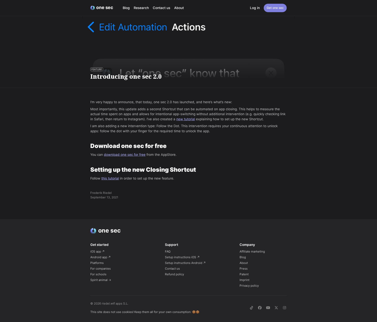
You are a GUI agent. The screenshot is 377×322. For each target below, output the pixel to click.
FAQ (167, 251)
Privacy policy (249, 285)
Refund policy (174, 274)
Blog (126, 8)
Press (244, 268)
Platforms (97, 263)
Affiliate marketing (252, 251)
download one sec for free (124, 155)
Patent (244, 274)
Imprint (244, 280)
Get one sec (275, 8)
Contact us (161, 8)
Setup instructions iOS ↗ (182, 257)
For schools (98, 274)
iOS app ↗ (97, 251)
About (179, 8)
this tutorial (110, 178)
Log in (255, 8)
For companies (100, 268)
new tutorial (185, 119)
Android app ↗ (100, 257)
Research (141, 8)
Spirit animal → (100, 280)
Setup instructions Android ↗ (185, 263)
